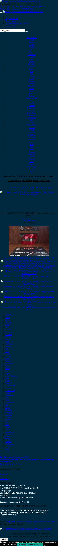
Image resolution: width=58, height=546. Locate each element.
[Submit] (26, 31)
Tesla (32, 161)
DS (31, 71)
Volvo (31, 169)
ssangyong (31, 154)
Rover (31, 142)
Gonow (31, 81)
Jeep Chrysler (31, 98)
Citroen (32, 57)
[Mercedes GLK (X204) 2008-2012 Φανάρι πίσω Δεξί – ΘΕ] (29, 255)
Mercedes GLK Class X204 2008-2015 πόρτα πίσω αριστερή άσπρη (29, 308)
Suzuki (32, 159)
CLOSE (4, 539)
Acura (31, 45)
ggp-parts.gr (12, 522)
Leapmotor (31, 108)
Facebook (4, 474)
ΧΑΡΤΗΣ (4, 478)
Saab (32, 144)
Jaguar (32, 96)
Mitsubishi (31, 125)
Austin (32, 42)
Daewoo (31, 64)
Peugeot (31, 135)
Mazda (32, 115)
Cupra (31, 59)
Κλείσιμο (21, 545)
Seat (32, 147)
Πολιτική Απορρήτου (34, 545)
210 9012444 (5, 7)
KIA (32, 101)
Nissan (32, 127)
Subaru (32, 157)
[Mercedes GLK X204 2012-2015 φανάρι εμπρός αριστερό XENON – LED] (29, 273)
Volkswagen (31, 166)
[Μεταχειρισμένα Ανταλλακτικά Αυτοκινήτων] (26, 529)
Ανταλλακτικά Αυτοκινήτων (17, 23)
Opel (32, 130)
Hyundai (31, 86)
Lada (32, 103)
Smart (31, 152)
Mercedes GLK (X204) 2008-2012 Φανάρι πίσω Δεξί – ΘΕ (29, 258)
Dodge (32, 69)
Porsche (31, 137)
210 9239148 (17, 7)
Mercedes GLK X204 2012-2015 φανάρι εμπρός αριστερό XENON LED (29, 287)
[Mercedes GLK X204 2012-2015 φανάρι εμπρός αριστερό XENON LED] (29, 284)
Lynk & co (31, 113)
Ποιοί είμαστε (11, 21)
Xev (32, 171)
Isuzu (31, 88)
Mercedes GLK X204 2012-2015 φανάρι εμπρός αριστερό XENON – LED (29, 277)
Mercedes (32, 118)
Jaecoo (32, 93)
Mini (32, 122)
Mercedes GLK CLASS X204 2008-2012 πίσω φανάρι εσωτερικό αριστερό (29, 178)
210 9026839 (41, 7)
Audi (32, 40)
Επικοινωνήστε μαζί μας (10, 464)
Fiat (31, 74)
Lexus (31, 110)
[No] (44, 545)
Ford (32, 76)
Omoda (32, 132)
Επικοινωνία (10, 26)
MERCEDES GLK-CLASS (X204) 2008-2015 (31, 188)
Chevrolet (32, 54)
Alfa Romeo (31, 37)
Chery (31, 52)
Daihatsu (31, 67)
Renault (31, 140)
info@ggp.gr (5, 490)
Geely (31, 79)
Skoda (31, 149)
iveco (31, 91)
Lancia (32, 105)
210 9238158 (30, 7)
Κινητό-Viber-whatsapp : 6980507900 (16, 9)
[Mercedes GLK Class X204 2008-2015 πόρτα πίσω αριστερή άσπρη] (29, 304)
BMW (31, 47)
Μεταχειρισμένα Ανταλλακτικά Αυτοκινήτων (37, 522)
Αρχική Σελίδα (11, 18)
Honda (32, 84)
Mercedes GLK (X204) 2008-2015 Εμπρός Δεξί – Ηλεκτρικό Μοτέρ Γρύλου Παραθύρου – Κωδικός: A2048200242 (29, 267)
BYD (31, 50)
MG (31, 120)
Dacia (31, 62)
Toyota (32, 164)
